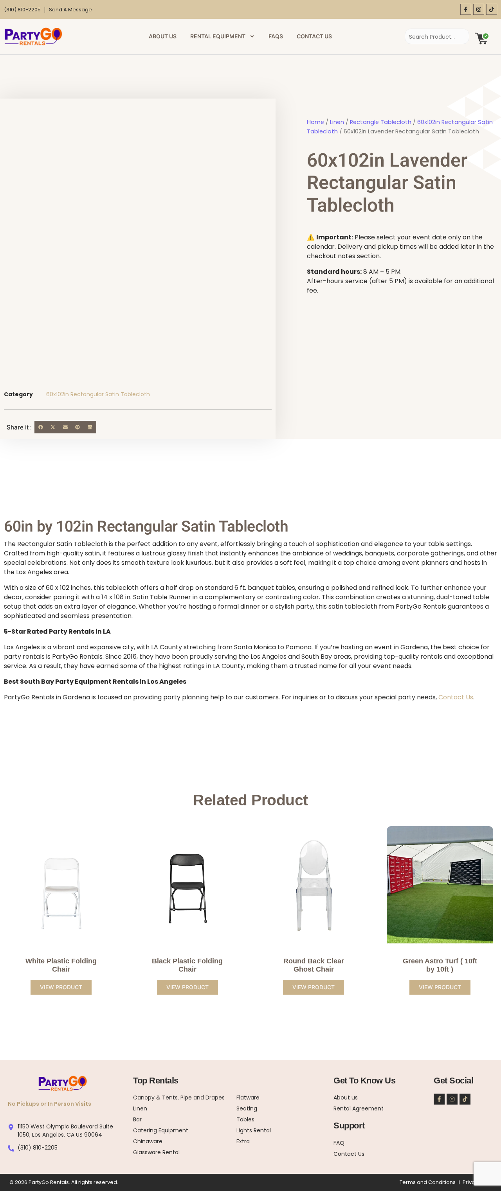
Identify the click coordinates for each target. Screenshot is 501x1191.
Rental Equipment (217, 36)
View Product (61, 987)
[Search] (455, 36)
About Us (163, 36)
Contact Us (314, 36)
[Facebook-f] (465, 9)
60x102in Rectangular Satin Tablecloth (98, 394)
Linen (337, 122)
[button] (40, 427)
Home (315, 122)
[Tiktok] (491, 9)
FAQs (276, 36)
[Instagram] (478, 9)
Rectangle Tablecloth (380, 122)
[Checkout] (481, 38)
